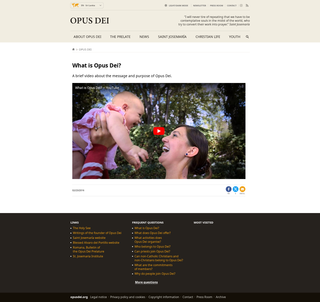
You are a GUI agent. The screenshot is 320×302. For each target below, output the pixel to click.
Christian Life (208, 36)
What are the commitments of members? (153, 267)
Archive (221, 297)
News (144, 36)
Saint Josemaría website (89, 238)
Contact (231, 5)
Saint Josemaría (172, 36)
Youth (234, 36)
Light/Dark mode (178, 5)
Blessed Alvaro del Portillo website (96, 243)
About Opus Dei (87, 36)
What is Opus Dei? (147, 228)
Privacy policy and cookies (127, 297)
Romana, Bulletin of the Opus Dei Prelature (88, 249)
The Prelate (120, 36)
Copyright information (164, 297)
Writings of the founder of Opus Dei (97, 233)
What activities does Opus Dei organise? (148, 240)
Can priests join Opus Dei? (152, 251)
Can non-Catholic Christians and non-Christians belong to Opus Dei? (159, 258)
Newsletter (199, 5)
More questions (146, 282)
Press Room (216, 5)
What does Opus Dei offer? (153, 233)
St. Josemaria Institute (88, 256)
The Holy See (82, 228)
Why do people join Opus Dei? (155, 274)
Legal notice (98, 297)
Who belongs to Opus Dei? (153, 247)
